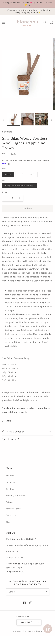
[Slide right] (52, 120)
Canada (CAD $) (26, 622)
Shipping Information (16, 495)
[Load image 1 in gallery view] (13, 119)
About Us (10, 475)
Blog (8, 522)
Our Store (10, 482)
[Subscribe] (46, 591)
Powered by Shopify (34, 631)
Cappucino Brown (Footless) (21, 186)
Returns (9, 502)
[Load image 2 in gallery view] (27, 119)
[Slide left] (3, 120)
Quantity (6, 192)
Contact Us (11, 515)
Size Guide (11, 489)
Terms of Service (14, 508)
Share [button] (8, 420)
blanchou (22, 631)
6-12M (9, 175)
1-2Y (22, 175)
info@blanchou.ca (15, 571)
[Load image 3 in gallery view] (41, 119)
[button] (3, 22)
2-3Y (34, 175)
